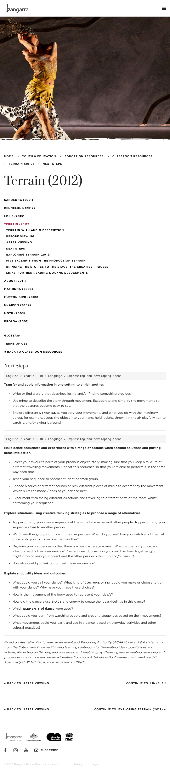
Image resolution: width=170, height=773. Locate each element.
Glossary (12, 335)
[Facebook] (5, 750)
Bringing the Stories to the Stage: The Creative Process (57, 267)
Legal (95, 764)
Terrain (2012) (21, 164)
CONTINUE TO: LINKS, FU (146, 683)
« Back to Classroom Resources (33, 352)
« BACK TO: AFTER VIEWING (26, 683)
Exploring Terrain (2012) (28, 254)
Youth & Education (39, 156)
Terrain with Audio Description (35, 230)
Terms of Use (15, 343)
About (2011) (15, 281)
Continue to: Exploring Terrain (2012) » (130, 709)
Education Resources (84, 156)
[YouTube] (26, 750)
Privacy (78, 764)
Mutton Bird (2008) (21, 297)
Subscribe (49, 750)
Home (8, 156)
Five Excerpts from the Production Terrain (46, 260)
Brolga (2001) (16, 321)
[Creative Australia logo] (41, 737)
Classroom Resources (132, 156)
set (108, 582)
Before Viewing (20, 236)
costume (92, 582)
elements (31, 609)
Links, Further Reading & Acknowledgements (47, 273)
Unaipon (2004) (17, 305)
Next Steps (52, 164)
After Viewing (19, 242)
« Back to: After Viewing (26, 709)
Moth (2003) (14, 313)
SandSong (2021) (18, 200)
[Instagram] (15, 750)
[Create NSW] (67, 737)
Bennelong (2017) (19, 208)
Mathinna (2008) (18, 289)
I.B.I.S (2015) (14, 216)
